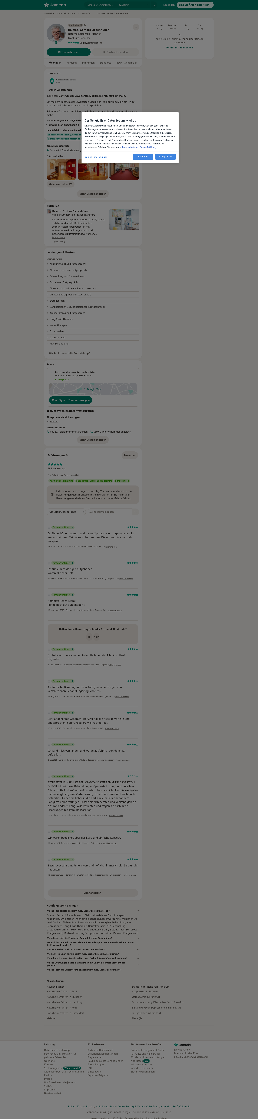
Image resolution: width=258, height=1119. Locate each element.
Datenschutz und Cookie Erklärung (139, 147)
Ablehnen (143, 156)
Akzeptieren (165, 156)
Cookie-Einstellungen (96, 157)
